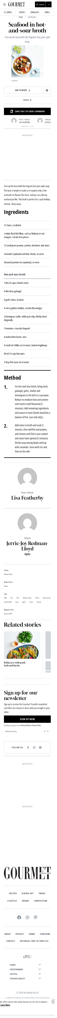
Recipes (22, 12)
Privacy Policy (26, 725)
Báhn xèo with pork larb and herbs (15, 664)
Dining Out (35, 12)
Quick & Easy (46, 598)
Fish (11, 598)
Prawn (37, 598)
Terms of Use (36, 725)
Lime (17, 598)
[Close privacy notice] (53, 1001)
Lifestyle (12, 901)
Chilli (5, 598)
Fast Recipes (32, 17)
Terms (32, 934)
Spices (24, 602)
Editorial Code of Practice (34, 941)
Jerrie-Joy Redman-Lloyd (27, 545)
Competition (40, 901)
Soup (16, 602)
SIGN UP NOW (27, 719)
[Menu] (4, 4)
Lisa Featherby (24, 122)
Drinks (25, 901)
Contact (10, 941)
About (7, 934)
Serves (26, 100)
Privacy (20, 934)
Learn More (5, 1005)
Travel (47, 12)
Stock (31, 602)
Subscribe (45, 934)
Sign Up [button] (42, 4)
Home (21, 17)
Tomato (38, 602)
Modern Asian (27, 598)
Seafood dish (8, 602)
